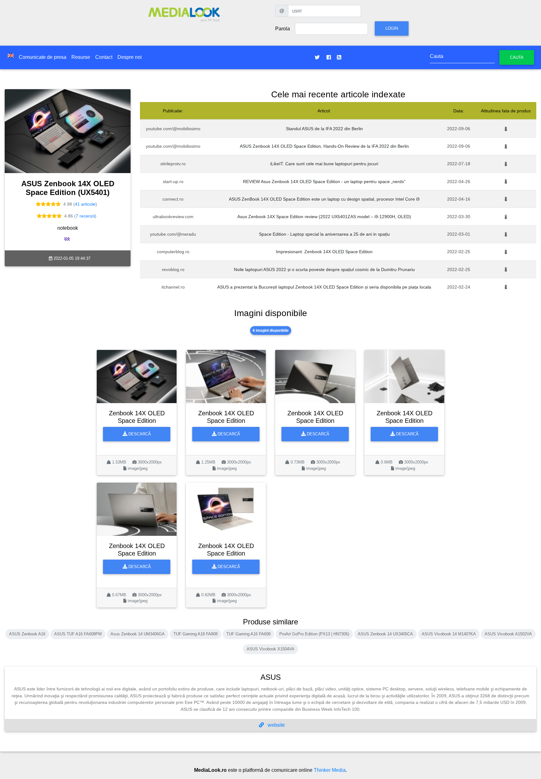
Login (391, 28)
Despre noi (129, 57)
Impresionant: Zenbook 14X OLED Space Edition (324, 251)
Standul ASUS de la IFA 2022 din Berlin (324, 128)
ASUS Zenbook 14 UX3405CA (385, 634)
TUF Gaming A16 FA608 (248, 634)
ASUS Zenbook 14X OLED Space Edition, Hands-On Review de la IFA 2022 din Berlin (324, 146)
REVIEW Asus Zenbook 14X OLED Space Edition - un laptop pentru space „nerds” (324, 181)
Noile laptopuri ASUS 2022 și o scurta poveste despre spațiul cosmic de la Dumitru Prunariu (324, 269)
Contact (103, 57)
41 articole (85, 204)
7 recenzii (85, 215)
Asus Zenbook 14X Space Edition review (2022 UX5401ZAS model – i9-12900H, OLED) (324, 216)
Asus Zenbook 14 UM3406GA (138, 634)
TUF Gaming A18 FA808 (195, 634)
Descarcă (139, 434)
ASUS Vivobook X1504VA (270, 649)
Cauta (516, 57)
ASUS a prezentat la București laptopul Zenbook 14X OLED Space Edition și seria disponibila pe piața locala (324, 287)
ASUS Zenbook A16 (27, 634)
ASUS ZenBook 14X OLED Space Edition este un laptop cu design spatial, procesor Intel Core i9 (324, 199)
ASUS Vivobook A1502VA (508, 634)
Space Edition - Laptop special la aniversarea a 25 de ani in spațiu (324, 234)
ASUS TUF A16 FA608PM (78, 634)
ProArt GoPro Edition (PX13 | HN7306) (314, 634)
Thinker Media (330, 770)
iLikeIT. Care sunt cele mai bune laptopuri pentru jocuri (324, 163)
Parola (282, 28)
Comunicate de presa (42, 57)
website (275, 725)
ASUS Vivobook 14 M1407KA (449, 634)
